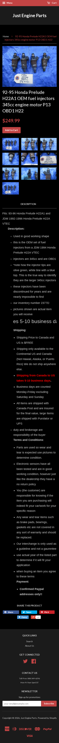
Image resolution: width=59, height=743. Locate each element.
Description (28, 204)
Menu (9, 2)
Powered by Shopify (47, 718)
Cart (54, 2)
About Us (29, 646)
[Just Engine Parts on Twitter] (25, 662)
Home (6, 36)
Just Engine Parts (29, 15)
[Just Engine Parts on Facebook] (33, 662)
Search (29, 641)
